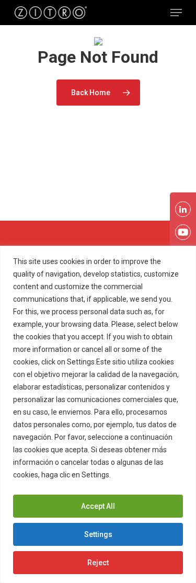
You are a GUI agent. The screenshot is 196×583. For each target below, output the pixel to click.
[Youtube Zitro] (183, 232)
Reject (98, 562)
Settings (98, 534)
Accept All (98, 506)
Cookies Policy (138, 475)
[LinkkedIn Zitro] (183, 209)
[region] (98, 414)
